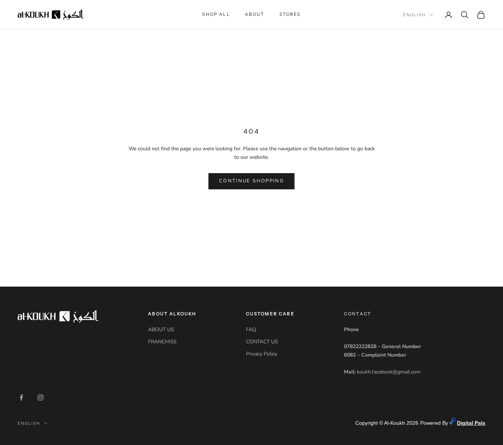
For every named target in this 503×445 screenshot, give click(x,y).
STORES (290, 14)
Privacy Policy (261, 353)
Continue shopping (251, 181)
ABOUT (255, 14)
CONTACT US (262, 341)
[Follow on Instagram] (40, 397)
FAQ (251, 329)
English (414, 14)
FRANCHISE (162, 341)
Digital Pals (471, 423)
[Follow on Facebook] (21, 397)
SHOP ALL (216, 14)
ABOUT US (161, 329)
